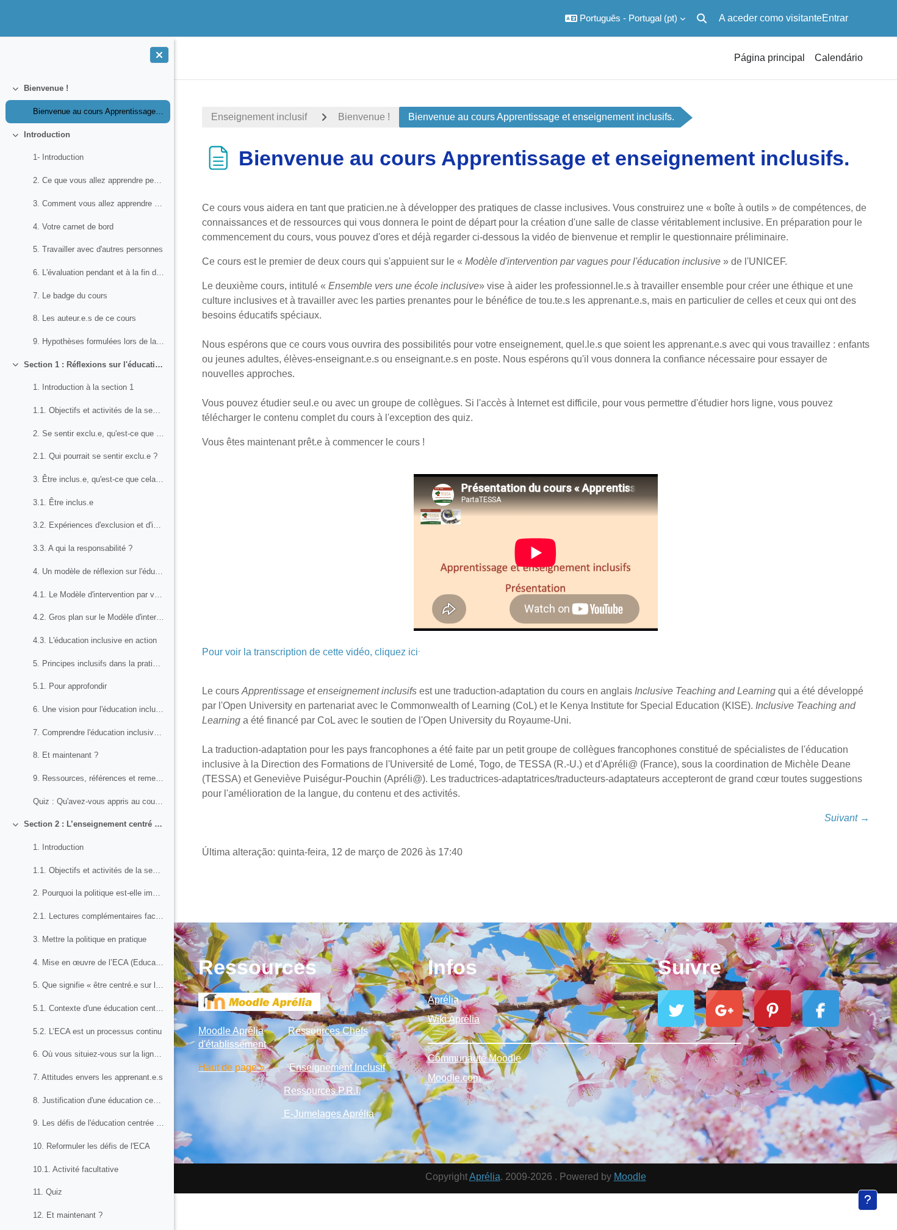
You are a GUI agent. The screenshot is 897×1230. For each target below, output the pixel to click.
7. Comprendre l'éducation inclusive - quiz (98, 732)
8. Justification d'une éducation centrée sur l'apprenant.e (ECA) (98, 1100)
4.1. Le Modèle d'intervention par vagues (98, 594)
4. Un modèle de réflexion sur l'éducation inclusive (98, 571)
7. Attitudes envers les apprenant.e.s (98, 1077)
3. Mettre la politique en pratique (89, 939)
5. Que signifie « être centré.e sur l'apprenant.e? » (98, 985)
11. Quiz (47, 1191)
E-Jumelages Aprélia (327, 1114)
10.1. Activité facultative (75, 1169)
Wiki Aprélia (454, 1019)
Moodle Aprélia (231, 1031)
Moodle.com (454, 1078)
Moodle (630, 1176)
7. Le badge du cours (70, 295)
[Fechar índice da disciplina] (159, 54)
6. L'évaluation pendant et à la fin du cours (98, 272)
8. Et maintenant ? (65, 755)
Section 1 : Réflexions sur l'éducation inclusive (94, 364)
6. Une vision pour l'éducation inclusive (98, 709)
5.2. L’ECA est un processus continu (97, 1031)
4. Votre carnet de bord (73, 226)
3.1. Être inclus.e (63, 502)
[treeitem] (87, 100)
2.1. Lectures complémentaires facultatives (98, 916)
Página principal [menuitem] (769, 57)
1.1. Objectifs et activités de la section (98, 410)
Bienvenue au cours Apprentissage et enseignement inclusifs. (98, 111)
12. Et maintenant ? (68, 1215)
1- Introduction (58, 157)
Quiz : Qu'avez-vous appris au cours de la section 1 (98, 801)
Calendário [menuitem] (839, 57)
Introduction (47, 134)
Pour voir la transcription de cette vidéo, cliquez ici (310, 652)
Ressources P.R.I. (322, 1090)
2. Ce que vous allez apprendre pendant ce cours (98, 180)
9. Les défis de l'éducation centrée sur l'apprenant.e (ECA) (98, 1123)
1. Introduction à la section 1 (83, 387)
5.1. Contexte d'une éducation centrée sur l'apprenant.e (98, 1008)
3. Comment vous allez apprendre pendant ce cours (98, 203)
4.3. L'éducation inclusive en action (95, 640)
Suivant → (847, 818)
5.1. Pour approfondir (70, 686)
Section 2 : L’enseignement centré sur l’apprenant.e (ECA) (94, 824)
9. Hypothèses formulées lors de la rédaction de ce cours (98, 341)
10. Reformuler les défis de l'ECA (91, 1146)
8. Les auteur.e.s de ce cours (84, 318)
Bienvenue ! (46, 88)
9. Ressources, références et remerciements (98, 778)
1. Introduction (58, 847)
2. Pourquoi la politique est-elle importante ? (98, 892)
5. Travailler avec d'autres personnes (98, 249)
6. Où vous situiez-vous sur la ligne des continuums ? (98, 1054)
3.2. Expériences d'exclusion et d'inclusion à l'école (98, 525)
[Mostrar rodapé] (867, 1200)
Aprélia (443, 999)
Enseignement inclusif (259, 117)
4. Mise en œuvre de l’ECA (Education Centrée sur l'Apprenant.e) (98, 962)
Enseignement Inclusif (337, 1067)
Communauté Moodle (474, 1058)
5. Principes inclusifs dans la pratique (98, 663)
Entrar (835, 18)
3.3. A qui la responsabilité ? (82, 548)
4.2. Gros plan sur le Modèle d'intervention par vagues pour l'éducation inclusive (98, 617)
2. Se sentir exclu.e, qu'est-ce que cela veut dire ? (98, 433)
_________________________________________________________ (535, 1039)
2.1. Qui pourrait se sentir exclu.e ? (95, 456)
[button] (625, 18)
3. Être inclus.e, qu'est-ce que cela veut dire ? (98, 479)
